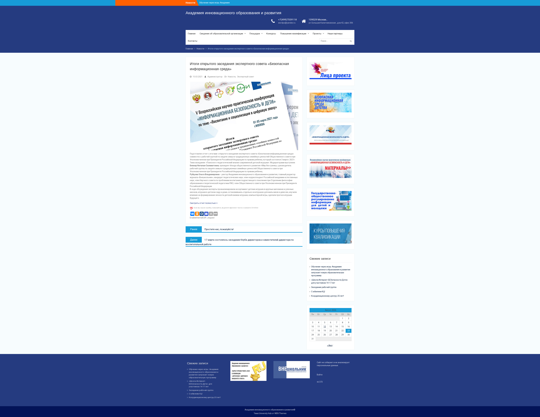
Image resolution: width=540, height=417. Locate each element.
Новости (232, 77)
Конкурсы (271, 33)
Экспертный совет (245, 77)
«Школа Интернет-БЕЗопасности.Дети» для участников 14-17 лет (200, 384)
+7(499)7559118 (287, 19)
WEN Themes (280, 413)
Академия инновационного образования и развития (233, 13)
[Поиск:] (337, 41)
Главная (191, 33)
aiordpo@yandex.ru (286, 23)
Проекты (317, 33)
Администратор (215, 77)
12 (325, 326)
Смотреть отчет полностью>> (204, 203)
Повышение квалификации (293, 33)
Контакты (192, 41)
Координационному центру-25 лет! (327, 296)
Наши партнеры (335, 33)
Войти (319, 375)
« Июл (329, 345)
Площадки (254, 33)
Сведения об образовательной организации (221, 33)
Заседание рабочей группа (323, 287)
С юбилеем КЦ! (318, 291)
